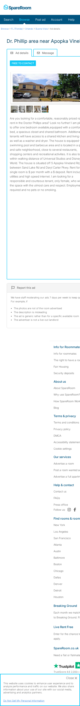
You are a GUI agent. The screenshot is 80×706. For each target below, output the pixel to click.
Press (61, 504)
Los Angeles (61, 531)
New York (59, 524)
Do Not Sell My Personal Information (23, 700)
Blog (56, 407)
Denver (58, 583)
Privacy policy (62, 429)
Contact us (60, 491)
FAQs (57, 498)
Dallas (57, 577)
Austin (57, 551)
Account (56, 19)
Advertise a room (64, 463)
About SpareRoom (64, 388)
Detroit (57, 590)
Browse (24, 19)
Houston (58, 596)
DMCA (57, 435)
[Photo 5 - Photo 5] (37, 109)
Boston (58, 564)
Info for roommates (65, 353)
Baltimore (59, 557)
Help (71, 19)
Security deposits (64, 373)
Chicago (58, 570)
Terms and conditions (66, 422)
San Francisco (62, 538)
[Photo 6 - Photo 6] (45, 109)
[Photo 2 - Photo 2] (14, 109)
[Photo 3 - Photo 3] (22, 109)
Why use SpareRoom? (67, 394)
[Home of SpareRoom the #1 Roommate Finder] (17, 7)
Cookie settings (63, 448)
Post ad (40, 19)
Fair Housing (61, 366)
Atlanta (58, 544)
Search (8, 19)
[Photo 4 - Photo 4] (29, 109)
